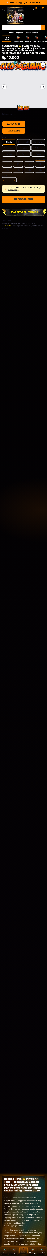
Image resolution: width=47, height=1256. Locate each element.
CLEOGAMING (23, 199)
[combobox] (21, 27)
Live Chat (42, 1253)
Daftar (23, 1252)
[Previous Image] (4, 87)
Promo (5, 1253)
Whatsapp (32, 1253)
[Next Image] (43, 87)
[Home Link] (15, 15)
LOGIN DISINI (14, 131)
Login (14, 1253)
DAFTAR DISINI (13, 124)
